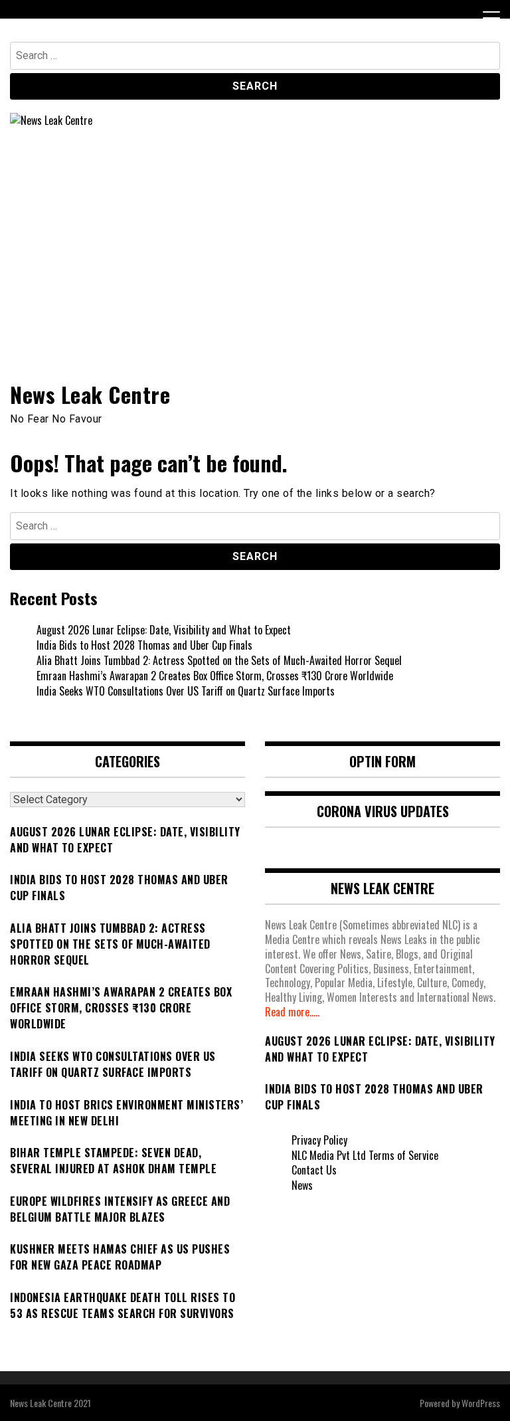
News (302, 1185)
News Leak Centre (90, 394)
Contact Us (314, 1170)
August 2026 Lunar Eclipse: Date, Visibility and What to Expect (164, 630)
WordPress (481, 1403)
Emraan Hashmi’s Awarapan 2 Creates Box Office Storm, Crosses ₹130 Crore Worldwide (215, 676)
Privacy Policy (319, 1140)
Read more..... (292, 1012)
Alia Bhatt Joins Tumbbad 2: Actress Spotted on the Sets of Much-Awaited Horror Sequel (219, 660)
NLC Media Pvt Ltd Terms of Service (365, 1155)
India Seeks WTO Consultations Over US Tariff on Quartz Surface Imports (186, 691)
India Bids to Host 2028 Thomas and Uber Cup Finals (144, 645)
